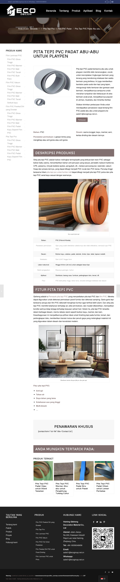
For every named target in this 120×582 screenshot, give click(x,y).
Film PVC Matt (13, 69)
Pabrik (8, 528)
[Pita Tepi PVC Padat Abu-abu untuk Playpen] (52, 81)
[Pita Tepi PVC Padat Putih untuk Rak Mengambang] (118, 291)
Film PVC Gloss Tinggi (14, 61)
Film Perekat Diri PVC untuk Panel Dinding (45, 550)
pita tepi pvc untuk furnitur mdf (59, 172)
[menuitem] (51, 11)
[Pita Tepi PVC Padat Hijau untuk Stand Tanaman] (2, 291)
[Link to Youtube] (112, 2)
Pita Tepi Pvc (11, 136)
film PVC (103, 296)
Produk (9, 531)
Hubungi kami (11, 542)
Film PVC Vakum (13, 82)
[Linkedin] (100, 522)
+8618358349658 (41, 1)
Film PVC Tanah (14, 72)
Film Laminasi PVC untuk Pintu (44, 558)
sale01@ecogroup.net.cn (20, 1)
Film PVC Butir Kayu (13, 77)
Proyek (9, 535)
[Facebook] (93, 522)
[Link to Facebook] (105, 2)
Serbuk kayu (12, 102)
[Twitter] (97, 522)
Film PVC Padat (14, 126)
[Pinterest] (104, 522)
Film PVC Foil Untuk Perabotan (43, 543)
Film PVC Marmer (14, 65)
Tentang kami (11, 524)
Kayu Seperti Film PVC (14, 131)
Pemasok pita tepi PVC (58, 296)
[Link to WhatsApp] (109, 2)
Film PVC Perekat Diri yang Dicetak (15, 108)
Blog (8, 538)
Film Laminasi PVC (14, 55)
